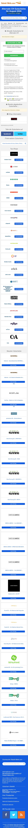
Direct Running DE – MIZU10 (14, 499)
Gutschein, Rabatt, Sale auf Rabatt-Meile (17, 824)
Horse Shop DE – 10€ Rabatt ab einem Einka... (14, 643)
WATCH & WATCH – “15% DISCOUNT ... (14, 523)
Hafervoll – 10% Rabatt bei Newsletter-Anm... (14, 377)
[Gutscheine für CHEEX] (14, 192)
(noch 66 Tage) (13, 527)
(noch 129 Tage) (13, 443)
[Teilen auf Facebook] (6, 814)
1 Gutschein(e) (19, 160)
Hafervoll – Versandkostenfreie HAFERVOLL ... (14, 360)
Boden (7, 185)
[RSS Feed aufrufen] (21, 814)
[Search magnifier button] (25, 18)
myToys (8, 329)
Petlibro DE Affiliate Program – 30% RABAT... (14, 740)
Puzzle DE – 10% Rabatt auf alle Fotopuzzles (14, 610)
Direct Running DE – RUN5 (14, 459)
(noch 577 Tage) (13, 704)
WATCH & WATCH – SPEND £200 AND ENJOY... (14, 546)
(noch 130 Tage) (13, 422)
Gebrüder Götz (7, 316)
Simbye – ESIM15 (14, 684)
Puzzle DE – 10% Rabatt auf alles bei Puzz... (14, 627)
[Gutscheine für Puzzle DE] (14, 605)
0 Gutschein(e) (19, 185)
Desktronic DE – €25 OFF (14, 594)
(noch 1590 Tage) (13, 404)
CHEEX (7, 198)
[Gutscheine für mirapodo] (14, 217)
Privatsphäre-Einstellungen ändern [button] (9, 798)
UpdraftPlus (8, 236)
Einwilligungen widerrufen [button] (7, 804)
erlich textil (7, 274)
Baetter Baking (7, 303)
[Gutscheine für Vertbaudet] (14, 243)
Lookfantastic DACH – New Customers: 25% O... (14, 717)
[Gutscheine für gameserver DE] (14, 413)
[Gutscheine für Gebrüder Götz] (14, 310)
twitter (20, 134)
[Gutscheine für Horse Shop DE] (14, 639)
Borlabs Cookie (7, 261)
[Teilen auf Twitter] (13, 814)
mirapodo (8, 223)
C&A (8, 343)
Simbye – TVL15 (14, 700)
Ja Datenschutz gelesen (11, 60)
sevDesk (8, 172)
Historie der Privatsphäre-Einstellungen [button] (10, 801)
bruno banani (8, 210)
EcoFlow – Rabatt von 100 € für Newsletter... (13, 400)
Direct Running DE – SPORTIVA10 (14, 438)
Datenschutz (10, 96)
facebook (7, 134)
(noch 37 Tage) (13, 648)
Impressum (21, 825)
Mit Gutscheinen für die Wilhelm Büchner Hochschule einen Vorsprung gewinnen (8, 289)
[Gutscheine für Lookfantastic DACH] (14, 712)
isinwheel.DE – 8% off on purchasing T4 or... (13, 667)
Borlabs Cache (7, 159)
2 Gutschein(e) (19, 172)
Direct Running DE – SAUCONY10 (14, 479)
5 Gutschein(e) (19, 198)
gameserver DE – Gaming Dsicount (14, 418)
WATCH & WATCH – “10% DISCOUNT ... (14, 570)
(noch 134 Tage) (13, 365)
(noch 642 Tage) (13, 688)
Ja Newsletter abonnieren (11, 65)
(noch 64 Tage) (13, 598)
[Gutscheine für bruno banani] (14, 205)
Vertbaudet (7, 249)
